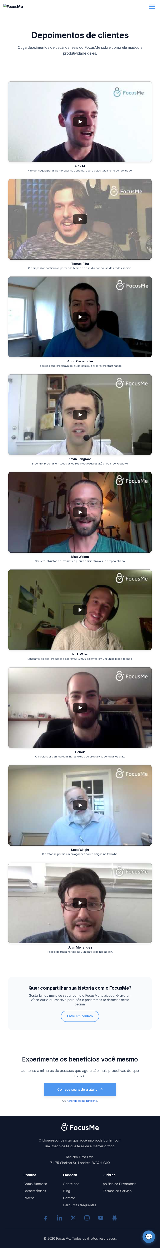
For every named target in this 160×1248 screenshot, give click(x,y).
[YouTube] (100, 1217)
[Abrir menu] (152, 6)
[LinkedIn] (59, 1217)
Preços (29, 1198)
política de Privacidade (119, 1184)
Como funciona (35, 1184)
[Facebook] (45, 1217)
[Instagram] (87, 1217)
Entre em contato (80, 1016)
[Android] (114, 1217)
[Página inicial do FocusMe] (13, 6)
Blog (66, 1191)
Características (35, 1191)
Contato (69, 1198)
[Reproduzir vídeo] (80, 122)
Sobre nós (71, 1184)
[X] (73, 1217)
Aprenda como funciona (82, 1100)
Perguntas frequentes (79, 1205)
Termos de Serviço (117, 1191)
